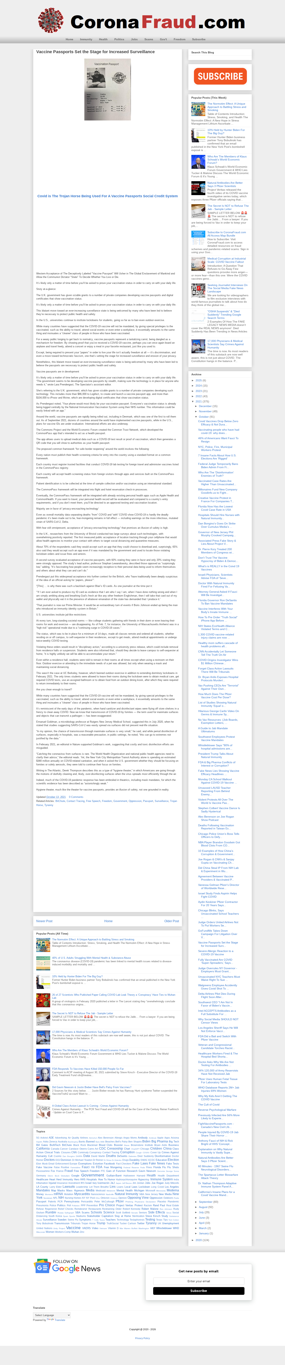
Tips (165, 1219)
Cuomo (57, 1156)
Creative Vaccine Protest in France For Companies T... (216, 499)
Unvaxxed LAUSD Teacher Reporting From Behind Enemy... (214, 791)
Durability (134, 1159)
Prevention (92, 1205)
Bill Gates (42, 1145)
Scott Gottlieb (123, 1212)
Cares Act (93, 1148)
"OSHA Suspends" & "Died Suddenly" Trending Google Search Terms (224, 314)
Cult (50, 1156)
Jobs (134, 39)
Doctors (49, 1159)
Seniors (143, 1212)
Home (69, 39)
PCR (60, 1201)
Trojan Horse (88, 1223)
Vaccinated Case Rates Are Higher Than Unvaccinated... (217, 482)
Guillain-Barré (114, 1175)
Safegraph (69, 1213)
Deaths (111, 1156)
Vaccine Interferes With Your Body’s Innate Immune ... (215, 610)
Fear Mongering (113, 1167)
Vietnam (103, 1228)
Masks (61, 1190)
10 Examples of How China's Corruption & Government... (216, 852)
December (205, 406)
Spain (65, 1216)
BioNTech (55, 1145)
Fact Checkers (124, 1163)
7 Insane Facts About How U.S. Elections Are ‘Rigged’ (217, 457)
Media (90, 1190)
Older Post (171, 921)
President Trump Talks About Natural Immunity (215, 755)
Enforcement (62, 1163)
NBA (141, 1194)
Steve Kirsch (152, 1216)
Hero (76, 1179)
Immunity (86, 39)
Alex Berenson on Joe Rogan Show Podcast (216, 818)
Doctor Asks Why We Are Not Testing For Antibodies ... (216, 1063)
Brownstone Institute (142, 1145)
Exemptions (85, 1163)
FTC (103, 1171)
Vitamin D (113, 1228)
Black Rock (79, 1145)
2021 (199, 401)
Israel (88, 1182)
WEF (152, 1228)
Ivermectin (103, 1182)
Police (53, 1205)
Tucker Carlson (128, 1223)
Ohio (98, 1198)
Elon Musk (42, 1163)
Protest (139, 1205)
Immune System (161, 1179)
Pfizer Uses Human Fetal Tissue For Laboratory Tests (218, 1080)
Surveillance (161, 801)
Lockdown (144, 1186)
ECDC (151, 1160)
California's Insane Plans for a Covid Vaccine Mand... (216, 1193)
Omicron (105, 1198)
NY (83, 1198)
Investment (74, 1183)
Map (53, 1190)
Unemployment (170, 1223)
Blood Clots (106, 1145)
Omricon (114, 1198)
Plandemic (173, 1201)
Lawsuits (69, 1186)
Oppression (135, 801)
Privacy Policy (142, 1338)
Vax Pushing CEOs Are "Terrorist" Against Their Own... (218, 687)
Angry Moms (130, 1137)
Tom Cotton (173, 1220)
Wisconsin (40, 1232)
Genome (161, 1171)
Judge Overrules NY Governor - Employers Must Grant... (217, 970)
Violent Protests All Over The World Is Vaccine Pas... (215, 801)
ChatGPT (135, 1149)
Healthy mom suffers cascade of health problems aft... (218, 644)
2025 (199, 380)
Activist (44, 1137)
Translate (60, 1320)
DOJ (57, 1160)
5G (37, 1137)
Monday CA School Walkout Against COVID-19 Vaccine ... (217, 781)
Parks (176, 1198)
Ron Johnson (166, 1209)
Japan (118, 1183)
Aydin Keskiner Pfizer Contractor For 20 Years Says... (218, 903)
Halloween (129, 1175)
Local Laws (130, 1186)
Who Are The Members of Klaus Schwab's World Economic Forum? (90, 1050)
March (203, 1228)
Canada (55, 1148)
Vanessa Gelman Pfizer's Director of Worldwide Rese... (218, 886)
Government (120, 801)
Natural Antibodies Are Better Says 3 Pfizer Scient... (215, 1159)
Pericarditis (87, 1201)
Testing (150, 1219)
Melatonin (111, 1191)
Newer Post (44, 921)
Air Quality (73, 1137)
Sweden (62, 1219)
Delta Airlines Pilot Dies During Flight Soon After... (216, 995)
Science (109, 1212)
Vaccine (73, 1227)
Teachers (110, 1219)
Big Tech (174, 1141)
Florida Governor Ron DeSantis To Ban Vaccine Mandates (217, 602)
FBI (93, 1167)
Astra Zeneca (50, 1141)
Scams (148, 39)
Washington (143, 1228)
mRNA (58, 1194)
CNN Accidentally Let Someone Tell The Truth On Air (217, 653)
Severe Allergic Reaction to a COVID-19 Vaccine (215, 952)
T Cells (95, 1220)
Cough (139, 1153)
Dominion (66, 1159)
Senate (134, 1213)
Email (51, 1163)
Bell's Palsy (121, 1141)
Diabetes (132, 1156)
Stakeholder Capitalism (100, 1216)
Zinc (82, 1232)
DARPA (79, 1156)
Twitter (140, 1223)
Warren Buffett (130, 1228)
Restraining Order (112, 1209)
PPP (83, 1205)
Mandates (43, 1190)
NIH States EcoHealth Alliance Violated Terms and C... (216, 627)
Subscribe (199, 39)
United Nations (44, 1228)
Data (86, 1156)
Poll (69, 1205)
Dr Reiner (98, 1160)
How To (102, 1179)
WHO (176, 1228)
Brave (127, 1145)
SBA (77, 1212)
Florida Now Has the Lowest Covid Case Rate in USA (215, 508)
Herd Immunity (64, 1179)
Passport (148, 801)
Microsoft (150, 1190)
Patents (52, 1201)
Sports (72, 1216)
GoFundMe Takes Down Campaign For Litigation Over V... (217, 934)
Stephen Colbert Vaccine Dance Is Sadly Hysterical (219, 810)
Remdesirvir (80, 1209)
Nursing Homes (73, 1198)
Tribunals (75, 1223)
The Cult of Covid (208, 1104)
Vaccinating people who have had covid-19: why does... (218, 431)
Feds (142, 1167)
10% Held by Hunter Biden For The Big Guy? (77, 976)
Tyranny (48, 805)
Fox (53, 1171)
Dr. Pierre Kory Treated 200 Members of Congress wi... (216, 551)
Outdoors (168, 1198)
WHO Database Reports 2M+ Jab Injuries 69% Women (218, 1089)
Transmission (61, 1223)
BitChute (60, 801)
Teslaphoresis (137, 1219)
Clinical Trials (52, 1152)
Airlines (84, 1137)
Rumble (50, 1212)
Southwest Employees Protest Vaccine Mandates (216, 738)
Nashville (110, 1194)
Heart (52, 1179)
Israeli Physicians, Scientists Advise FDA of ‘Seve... (215, 576)
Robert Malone (150, 1208)
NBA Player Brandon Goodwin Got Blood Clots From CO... (219, 844)
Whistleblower (164, 1228)
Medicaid (100, 1190)
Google (75, 1175)
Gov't (163, 39)
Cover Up (155, 1152)
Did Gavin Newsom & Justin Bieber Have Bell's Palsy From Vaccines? (91, 1087)
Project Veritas (124, 1205)
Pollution (76, 1206)
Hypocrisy (143, 1179)
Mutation (68, 1194)
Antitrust (152, 1138)
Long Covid (157, 1187)
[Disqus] (107, 860)
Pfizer (120, 1201)
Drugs (125, 1160)
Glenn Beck (53, 1176)
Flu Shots (173, 1167)
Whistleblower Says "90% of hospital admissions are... (215, 747)
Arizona (175, 1137)
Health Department (168, 1175)
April (202, 1222)
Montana (49, 1194)
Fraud (69, 1170)
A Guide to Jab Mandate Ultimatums (213, 730)
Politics (119, 39)
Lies (113, 1186)
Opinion (122, 1198)
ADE (51, 1137)
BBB (102, 1142)
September (206, 1201)
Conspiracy (95, 1152)
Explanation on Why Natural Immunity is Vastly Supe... (215, 1151)
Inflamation (42, 1183)
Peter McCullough (104, 1201)
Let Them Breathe (99, 1187)
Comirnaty (83, 1152)
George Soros (172, 1171)
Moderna (173, 1190)
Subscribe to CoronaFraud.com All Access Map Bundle (226, 234)
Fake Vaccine (44, 1167)
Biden (146, 1141)
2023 (199, 391)
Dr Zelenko (117, 1160)
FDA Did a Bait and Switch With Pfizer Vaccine (217, 1038)
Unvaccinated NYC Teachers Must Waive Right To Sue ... (219, 978)
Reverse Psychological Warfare (217, 1109)
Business (173, 1145)
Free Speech (93, 801)
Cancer (64, 1148)
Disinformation (163, 1156)
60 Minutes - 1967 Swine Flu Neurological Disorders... (215, 1168)
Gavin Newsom (147, 1171)
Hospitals (91, 1179)
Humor (111, 1179)
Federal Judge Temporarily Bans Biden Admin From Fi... (218, 465)
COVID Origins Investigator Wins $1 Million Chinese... (218, 661)
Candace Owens (78, 1148)
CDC (102, 1148)
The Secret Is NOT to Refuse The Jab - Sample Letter (82, 1013)
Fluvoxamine (43, 1171)
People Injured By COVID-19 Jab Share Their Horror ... (218, 1134)
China (167, 1148)
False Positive (61, 1167)
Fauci (86, 1167)
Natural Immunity (126, 1194)
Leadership (82, 1187)
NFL (55, 1198)
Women (50, 1231)
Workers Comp (63, 1232)
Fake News (157, 1163)
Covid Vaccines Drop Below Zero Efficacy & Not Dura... (218, 423)
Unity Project (59, 1228)
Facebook (109, 1163)
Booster (118, 1145)
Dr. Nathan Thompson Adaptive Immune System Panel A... (217, 1185)
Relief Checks (65, 1209)
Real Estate (172, 1205)
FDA (99, 1167)
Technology (123, 1219)
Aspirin (39, 1142)
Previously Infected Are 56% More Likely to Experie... (219, 1117)
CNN (74, 1152)
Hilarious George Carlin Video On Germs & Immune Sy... (218, 712)
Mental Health (125, 1190)
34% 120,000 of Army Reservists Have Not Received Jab (218, 1072)
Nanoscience (98, 1194)
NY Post (90, 1198)
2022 (199, 396)
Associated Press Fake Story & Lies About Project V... (217, 542)
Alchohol (93, 1138)
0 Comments (76, 797)
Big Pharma (159, 1141)
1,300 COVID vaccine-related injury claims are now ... (216, 636)
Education (161, 1159)
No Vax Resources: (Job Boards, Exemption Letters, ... (218, 721)
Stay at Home (123, 1216)
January (204, 1233)
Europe (73, 1163)
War (121, 1228)
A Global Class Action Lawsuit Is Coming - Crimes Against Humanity (90, 1105)
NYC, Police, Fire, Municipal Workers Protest (215, 448)
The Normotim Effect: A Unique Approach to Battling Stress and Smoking (93, 939)
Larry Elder (56, 1187)
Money (40, 1194)
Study (165, 1216)
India (176, 1179)
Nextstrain (47, 1198)
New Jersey (151, 1194)
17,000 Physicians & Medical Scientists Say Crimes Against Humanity (91, 1031)
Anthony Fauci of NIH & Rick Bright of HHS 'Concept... (215, 1142)
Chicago (144, 1148)
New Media (165, 1194)
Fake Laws (140, 1163)
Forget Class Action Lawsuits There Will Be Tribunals (215, 670)
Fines (149, 1167)
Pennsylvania (71, 1201)
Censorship (115, 1148)
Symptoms (85, 1219)
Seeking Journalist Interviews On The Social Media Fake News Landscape (227, 288)
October (204, 416)
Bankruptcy (73, 1142)
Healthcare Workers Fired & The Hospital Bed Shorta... (218, 1055)
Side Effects (156, 1212)
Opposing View (138, 1197)
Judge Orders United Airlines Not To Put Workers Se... (218, 924)
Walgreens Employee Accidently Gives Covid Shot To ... (217, 987)
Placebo (161, 1201)
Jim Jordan (138, 1183)
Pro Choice (107, 1205)
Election (173, 1159)
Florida (157, 1167)
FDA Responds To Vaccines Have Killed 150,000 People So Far (88, 1068)
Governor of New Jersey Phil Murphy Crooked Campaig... (217, 534)
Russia (61, 1213)
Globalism (65, 1176)
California (43, 1148)
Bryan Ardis (160, 1145)
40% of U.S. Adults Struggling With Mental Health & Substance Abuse (91, 957)
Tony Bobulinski (44, 1223)
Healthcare (42, 1179)
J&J (112, 1182)
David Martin (98, 1156)
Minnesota (161, 1191)
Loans (120, 1187)
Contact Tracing (76, 801)
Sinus (168, 1213)
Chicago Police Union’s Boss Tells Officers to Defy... (218, 835)
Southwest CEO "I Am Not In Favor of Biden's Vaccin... (215, 1004)
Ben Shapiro (135, 1141)
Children (156, 1148)
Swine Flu (73, 1219)
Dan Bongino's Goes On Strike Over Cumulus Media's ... (217, 525)
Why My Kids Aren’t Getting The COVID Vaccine (217, 1097)
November (205, 411)
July (202, 1212)
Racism (148, 1205)
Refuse (40, 1209)
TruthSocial (113, 1223)
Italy (94, 1183)
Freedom (179, 39)
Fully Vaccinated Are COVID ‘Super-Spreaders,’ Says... (215, 961)
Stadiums (81, 1216)
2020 (199, 1240)
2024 (199, 385)
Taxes (102, 1220)
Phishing (129, 1202)
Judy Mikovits (172, 1183)
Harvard (141, 1175)
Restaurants (94, 1209)
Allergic (119, 1137)
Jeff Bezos (127, 1183)
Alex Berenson (106, 1137)
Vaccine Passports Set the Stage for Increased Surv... (218, 944)
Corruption (127, 1152)
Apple (160, 1137)
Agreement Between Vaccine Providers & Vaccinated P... (216, 878)
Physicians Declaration (145, 1202)
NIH (61, 1197)
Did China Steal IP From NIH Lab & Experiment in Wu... (218, 869)
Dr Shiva (107, 1160)
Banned (90, 1141)
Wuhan (75, 1231)
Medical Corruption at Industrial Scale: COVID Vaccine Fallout (226, 260)
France (60, 1171)
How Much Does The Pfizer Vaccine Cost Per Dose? (215, 695)
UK (159, 1223)
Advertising (61, 1137)
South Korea (55, 1216)
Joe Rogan (157, 1182)
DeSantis (122, 1156)
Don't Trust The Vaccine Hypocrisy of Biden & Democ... (218, 559)
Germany (41, 1175)
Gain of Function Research (121, 1171)
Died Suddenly (145, 1156)
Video (95, 1228)
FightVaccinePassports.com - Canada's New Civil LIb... (216, 1125)
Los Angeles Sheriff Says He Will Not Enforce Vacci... (218, 1029)
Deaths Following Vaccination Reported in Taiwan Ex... (216, 827)
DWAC (144, 1160)
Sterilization (138, 1216)
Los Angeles (172, 1186)
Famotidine (75, 1167)
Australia (62, 1141)
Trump (101, 1223)
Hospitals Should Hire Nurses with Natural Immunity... (219, 516)
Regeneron (51, 1209)
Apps (167, 1137)
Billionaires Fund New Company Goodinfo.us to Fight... (217, 491)
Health (103, 39)
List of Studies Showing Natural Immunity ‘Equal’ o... (217, 704)
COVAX (146, 1153)
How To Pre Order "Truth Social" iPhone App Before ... (218, 619)
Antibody (143, 1137)
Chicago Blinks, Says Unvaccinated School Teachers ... (218, 914)
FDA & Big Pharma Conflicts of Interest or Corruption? (216, 764)
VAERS (86, 1228)
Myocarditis (82, 1194)
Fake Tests (172, 1163)
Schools (96, 1212)
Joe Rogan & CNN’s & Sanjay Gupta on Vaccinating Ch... (216, 861)
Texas (159, 1219)
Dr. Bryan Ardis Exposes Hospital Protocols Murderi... (218, 678)
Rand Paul (159, 1205)
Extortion (98, 1163)
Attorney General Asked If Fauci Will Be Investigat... (217, 593)
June (202, 1217)
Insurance (62, 1183)
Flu (164, 1167)
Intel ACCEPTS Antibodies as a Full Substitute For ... (217, 1012)
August (203, 1207)
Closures (66, 1152)
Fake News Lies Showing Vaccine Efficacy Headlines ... (218, 772)
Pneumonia (42, 1205)
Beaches (110, 1141)
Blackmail (92, 1145)
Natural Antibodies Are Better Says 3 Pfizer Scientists (225, 184)
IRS (83, 1183)
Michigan (139, 1190)
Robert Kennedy (132, 1209)
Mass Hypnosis (75, 1190)
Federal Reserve (131, 1167)
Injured (52, 1182)
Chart (127, 1148)
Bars (98, 1142)
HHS (83, 1179)
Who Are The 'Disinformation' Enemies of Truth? (216, 474)
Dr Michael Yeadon (82, 1160)
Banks (82, 1141)
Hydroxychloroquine (126, 1179)
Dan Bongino (69, 1156)
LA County (42, 1186)
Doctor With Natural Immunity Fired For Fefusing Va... (216, 585)
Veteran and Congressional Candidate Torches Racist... (216, 1046)
